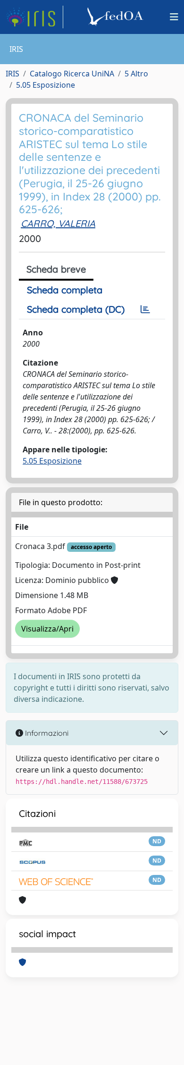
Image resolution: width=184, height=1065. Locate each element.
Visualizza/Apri (47, 629)
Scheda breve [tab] (56, 269)
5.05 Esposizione (45, 85)
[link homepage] (34, 17)
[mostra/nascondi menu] (174, 17)
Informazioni (45, 733)
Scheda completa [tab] (64, 290)
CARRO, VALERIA (58, 223)
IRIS (12, 73)
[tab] (145, 309)
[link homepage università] (116, 17)
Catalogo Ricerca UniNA (72, 73)
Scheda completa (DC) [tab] (76, 309)
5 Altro (136, 73)
